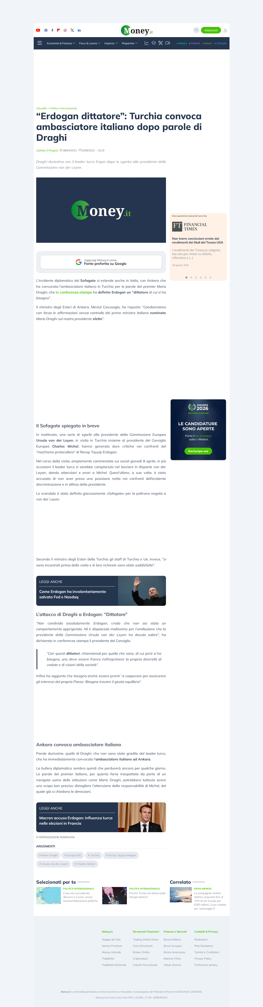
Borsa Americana (174, 952)
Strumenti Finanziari (146, 931)
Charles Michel (86, 864)
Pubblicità (108, 958)
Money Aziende (111, 952)
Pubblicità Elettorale (114, 965)
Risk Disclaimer (203, 946)
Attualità (41, 108)
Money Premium (112, 946)
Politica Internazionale (63, 108)
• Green (207, 43)
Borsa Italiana (172, 939)
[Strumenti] (160, 43)
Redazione (201, 939)
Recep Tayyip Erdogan (122, 855)
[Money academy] (153, 43)
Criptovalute (140, 958)
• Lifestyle (220, 43)
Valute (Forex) (172, 965)
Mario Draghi (49, 855)
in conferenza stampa (74, 292)
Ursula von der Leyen (55, 864)
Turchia (94, 855)
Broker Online (141, 952)
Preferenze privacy (206, 965)
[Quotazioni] (146, 43)
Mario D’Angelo (48, 150)
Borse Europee (173, 946)
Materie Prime (172, 958)
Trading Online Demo (146, 939)
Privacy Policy (202, 958)
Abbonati (211, 30)
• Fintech (194, 43)
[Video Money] (167, 43)
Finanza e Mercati (175, 931)
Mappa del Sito (111, 939)
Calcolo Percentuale (145, 965)
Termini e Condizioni (206, 952)
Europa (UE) (74, 855)
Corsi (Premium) (142, 946)
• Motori (182, 43)
